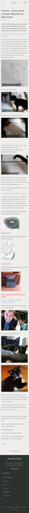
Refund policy (17, 507)
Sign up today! (14, 469)
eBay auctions (17, 439)
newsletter (12, 188)
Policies (5, 488)
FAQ (4, 485)
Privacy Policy (6, 492)
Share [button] (4, 444)
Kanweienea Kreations (7, 430)
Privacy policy (24, 507)
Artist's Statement (7, 477)
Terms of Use (6, 496)
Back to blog (16, 451)
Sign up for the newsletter (8, 416)
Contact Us (6, 481)
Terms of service (15, 509)
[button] (3, 2)
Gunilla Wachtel (9, 507)
